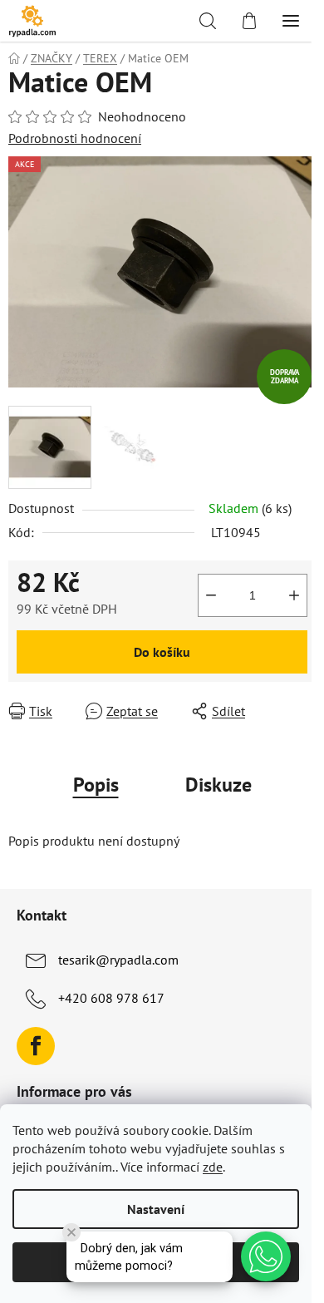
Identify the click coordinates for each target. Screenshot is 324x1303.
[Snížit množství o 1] (211, 595)
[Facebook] (36, 1046)
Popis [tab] (96, 784)
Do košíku (162, 652)
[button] (266, 1256)
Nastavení (155, 1209)
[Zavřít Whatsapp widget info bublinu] (71, 1232)
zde (213, 1166)
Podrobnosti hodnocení (74, 138)
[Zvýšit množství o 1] (294, 595)
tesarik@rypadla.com (118, 959)
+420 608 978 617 (111, 998)
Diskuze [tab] (218, 784)
